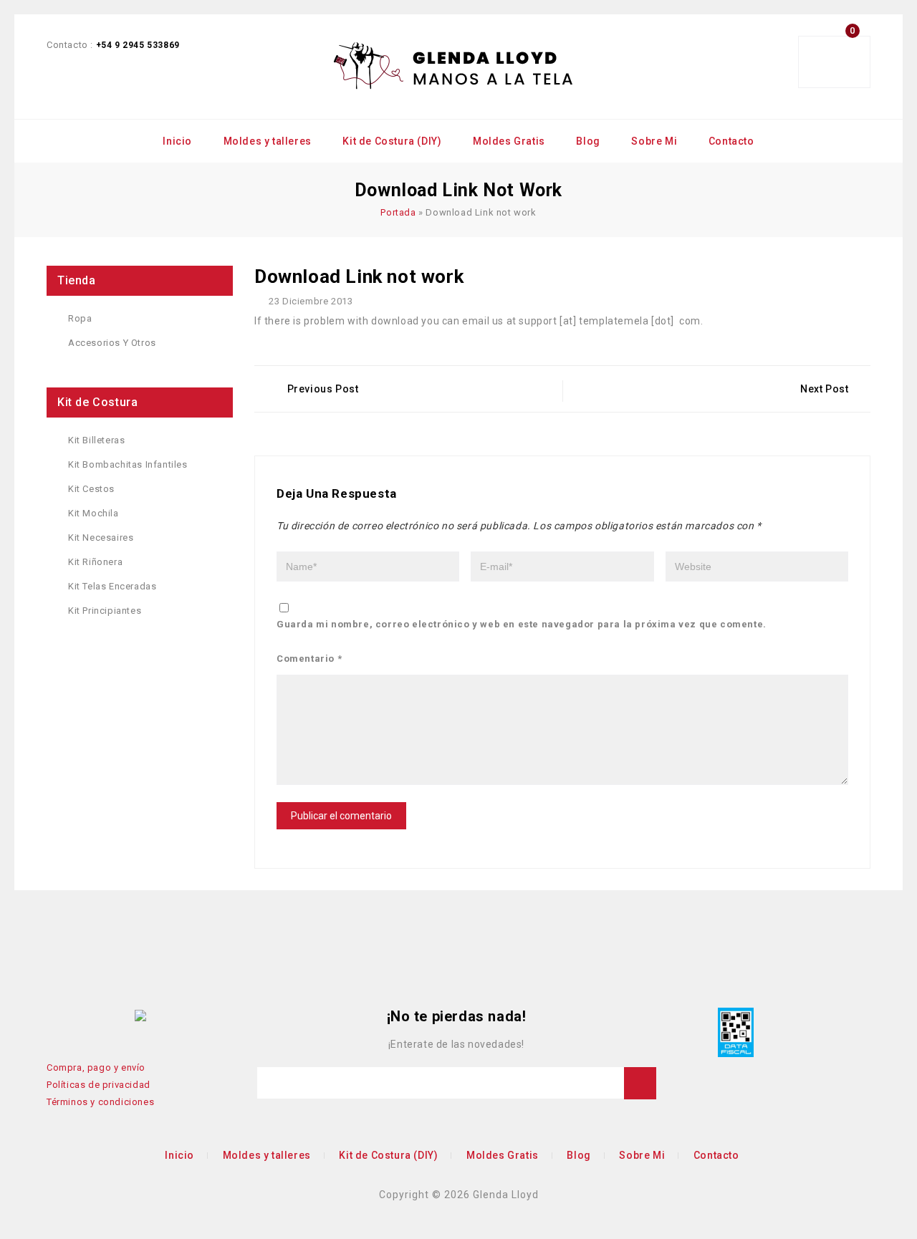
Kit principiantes (104, 610)
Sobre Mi (654, 141)
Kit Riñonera (95, 561)
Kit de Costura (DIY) (391, 141)
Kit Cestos (91, 488)
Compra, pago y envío (96, 1067)
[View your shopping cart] (841, 62)
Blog (588, 141)
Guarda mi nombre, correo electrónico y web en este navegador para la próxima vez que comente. (522, 624)
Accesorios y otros (112, 342)
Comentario (309, 658)
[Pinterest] (98, 1015)
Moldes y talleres (268, 141)
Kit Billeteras (96, 440)
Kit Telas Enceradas (112, 586)
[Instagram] (119, 1015)
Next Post (824, 389)
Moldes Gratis (509, 141)
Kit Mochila (93, 513)
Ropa (80, 318)
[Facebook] (56, 1015)
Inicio (177, 141)
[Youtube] (77, 1015)
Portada (398, 212)
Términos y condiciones (100, 1101)
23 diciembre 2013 (310, 301)
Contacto (731, 141)
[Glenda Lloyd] (454, 66)
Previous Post (323, 389)
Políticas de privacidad (98, 1084)
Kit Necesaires (100, 537)
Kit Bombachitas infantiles (128, 464)
